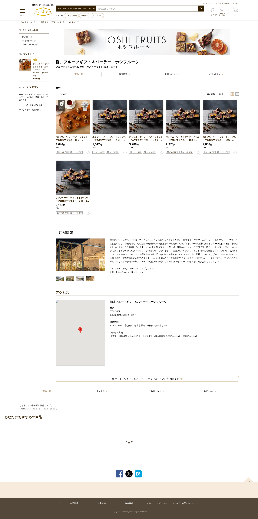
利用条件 (101, 503)
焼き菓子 (27, 37)
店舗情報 (123, 74)
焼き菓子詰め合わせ (50, 409)
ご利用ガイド (169, 74)
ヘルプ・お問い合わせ (221, 3)
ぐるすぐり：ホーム (27, 22)
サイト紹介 (235, 3)
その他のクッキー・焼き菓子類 (29, 409)
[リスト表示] (237, 94)
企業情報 (74, 503)
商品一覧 (79, 74)
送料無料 (84, 15)
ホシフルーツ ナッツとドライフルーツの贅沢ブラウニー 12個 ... (219, 138)
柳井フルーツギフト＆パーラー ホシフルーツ (60, 22)
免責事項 (129, 503)
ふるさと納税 (71, 15)
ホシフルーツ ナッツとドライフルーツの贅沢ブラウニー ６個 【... (109, 138)
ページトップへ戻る (249, 479)
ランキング (97, 15)
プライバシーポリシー (156, 503)
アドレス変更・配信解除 (29, 110)
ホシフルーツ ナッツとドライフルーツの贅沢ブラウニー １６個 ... (146, 138)
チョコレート (29, 41)
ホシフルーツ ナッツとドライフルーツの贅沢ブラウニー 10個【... (182, 138)
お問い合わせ (215, 74)
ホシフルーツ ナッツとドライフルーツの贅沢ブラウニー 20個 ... (73, 138)
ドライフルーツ (30, 44)
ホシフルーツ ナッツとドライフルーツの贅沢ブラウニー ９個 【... (72, 199)
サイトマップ (207, 3)
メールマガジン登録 (34, 105)
